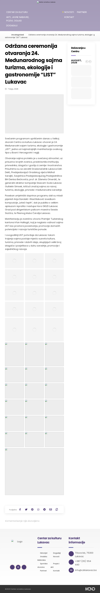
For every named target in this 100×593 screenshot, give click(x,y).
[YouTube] (24, 567)
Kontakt (56, 570)
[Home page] (6, 35)
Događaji (57, 553)
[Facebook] (12, 567)
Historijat (43, 553)
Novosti (56, 556)
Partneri (43, 570)
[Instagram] (18, 567)
